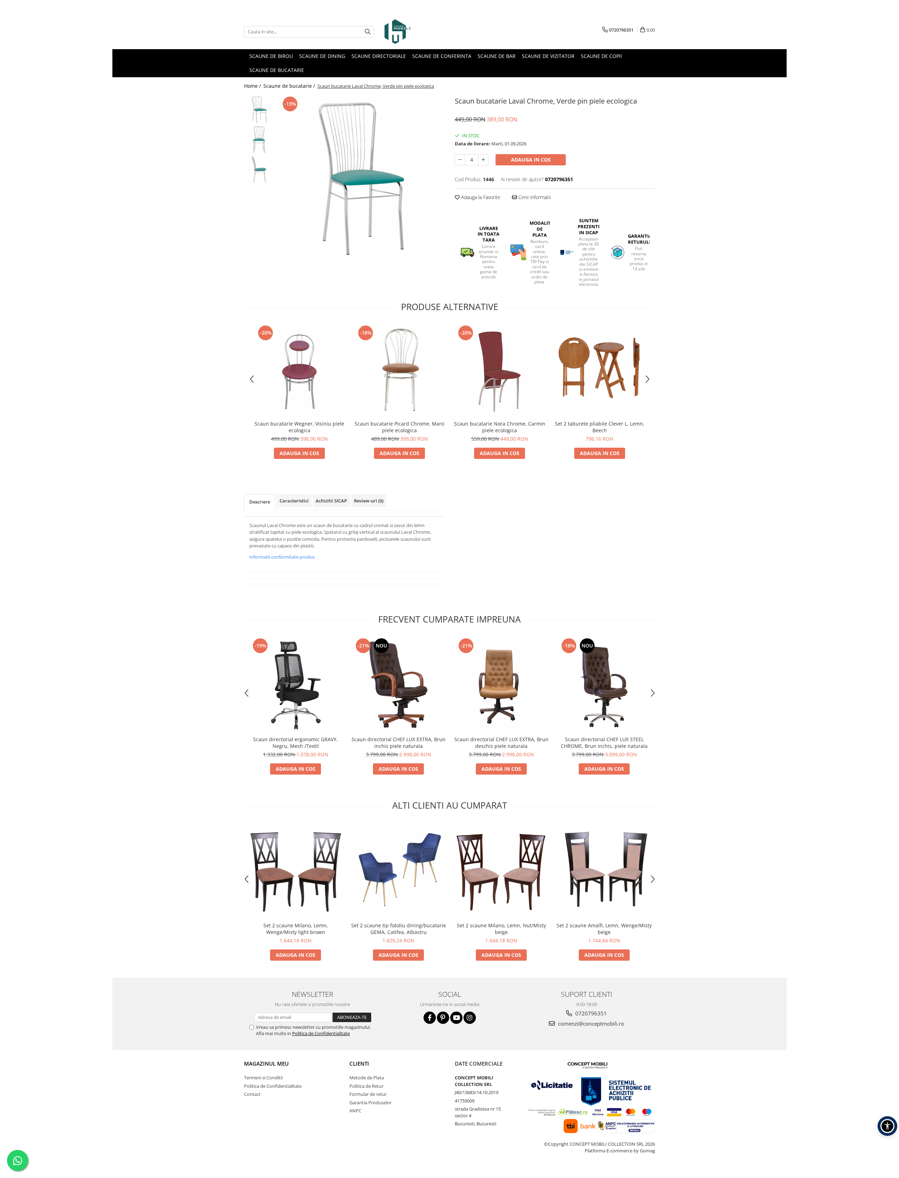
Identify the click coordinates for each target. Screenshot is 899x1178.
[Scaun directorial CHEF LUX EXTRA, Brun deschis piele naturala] (501, 684)
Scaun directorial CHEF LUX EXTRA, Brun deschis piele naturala (501, 742)
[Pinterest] (443, 1018)
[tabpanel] (360, 178)
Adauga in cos (531, 159)
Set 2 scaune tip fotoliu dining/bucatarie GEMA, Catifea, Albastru (398, 928)
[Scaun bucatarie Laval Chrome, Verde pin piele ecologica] (360, 178)
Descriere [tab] (259, 502)
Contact (252, 1094)
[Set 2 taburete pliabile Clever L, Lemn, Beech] (599, 370)
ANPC (355, 1110)
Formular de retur (368, 1094)
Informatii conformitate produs (282, 557)
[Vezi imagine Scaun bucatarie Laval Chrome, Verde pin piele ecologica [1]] (259, 139)
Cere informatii (534, 197)
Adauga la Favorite (480, 197)
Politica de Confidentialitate (321, 1033)
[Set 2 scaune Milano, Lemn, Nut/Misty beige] (501, 871)
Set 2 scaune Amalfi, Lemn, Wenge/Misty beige (604, 928)
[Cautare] (367, 32)
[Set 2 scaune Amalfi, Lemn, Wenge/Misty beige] (604, 871)
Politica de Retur (366, 1086)
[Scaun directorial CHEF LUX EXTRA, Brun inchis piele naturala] (398, 684)
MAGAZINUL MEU (266, 1063)
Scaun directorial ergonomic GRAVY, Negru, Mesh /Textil (295, 742)
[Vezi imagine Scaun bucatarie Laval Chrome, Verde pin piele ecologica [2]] (259, 169)
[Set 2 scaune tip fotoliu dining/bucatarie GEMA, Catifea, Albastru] (398, 871)
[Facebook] (430, 1018)
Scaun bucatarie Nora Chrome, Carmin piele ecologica (499, 427)
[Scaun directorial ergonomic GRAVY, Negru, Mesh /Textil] (295, 684)
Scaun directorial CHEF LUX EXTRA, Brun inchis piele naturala (399, 742)
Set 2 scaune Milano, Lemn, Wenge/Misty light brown (295, 928)
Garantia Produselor (370, 1102)
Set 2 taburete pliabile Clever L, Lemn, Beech (599, 427)
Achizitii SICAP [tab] (331, 501)
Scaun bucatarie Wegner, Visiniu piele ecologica (299, 427)
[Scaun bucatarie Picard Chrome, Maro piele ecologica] (399, 370)
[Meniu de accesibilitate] (887, 1126)
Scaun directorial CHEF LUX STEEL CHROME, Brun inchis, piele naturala (604, 742)
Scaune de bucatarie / (289, 86)
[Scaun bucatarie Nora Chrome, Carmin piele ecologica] (499, 370)
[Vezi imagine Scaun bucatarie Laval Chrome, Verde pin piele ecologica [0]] (259, 109)
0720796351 (590, 1013)
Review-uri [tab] (368, 501)
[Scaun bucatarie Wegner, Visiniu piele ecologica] (299, 370)
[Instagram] (470, 1018)
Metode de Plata (366, 1077)
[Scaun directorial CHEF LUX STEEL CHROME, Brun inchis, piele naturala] (604, 684)
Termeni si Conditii (263, 1077)
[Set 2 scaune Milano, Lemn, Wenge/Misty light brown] (295, 871)
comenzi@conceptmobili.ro (590, 1023)
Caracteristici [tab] (294, 501)
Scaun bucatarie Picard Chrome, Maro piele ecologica (399, 427)
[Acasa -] (420, 31)
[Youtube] (456, 1018)
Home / (253, 86)
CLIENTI (359, 1063)
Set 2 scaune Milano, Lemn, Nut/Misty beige (501, 928)
